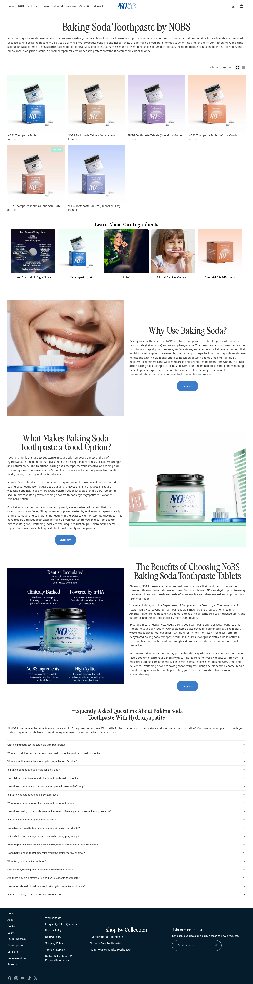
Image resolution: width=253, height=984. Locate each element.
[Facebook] (9, 978)
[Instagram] (16, 978)
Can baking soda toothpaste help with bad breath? (36, 744)
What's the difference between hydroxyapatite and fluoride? (42, 761)
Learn (10, 932)
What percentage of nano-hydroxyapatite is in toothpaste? (41, 802)
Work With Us (53, 917)
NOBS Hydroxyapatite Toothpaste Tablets (163, 609)
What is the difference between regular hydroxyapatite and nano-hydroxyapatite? (54, 753)
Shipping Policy (54, 943)
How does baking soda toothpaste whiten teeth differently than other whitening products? (59, 811)
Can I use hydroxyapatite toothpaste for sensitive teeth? (40, 869)
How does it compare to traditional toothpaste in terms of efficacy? (46, 786)
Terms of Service (55, 949)
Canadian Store (16, 957)
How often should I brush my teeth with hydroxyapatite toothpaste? (46, 886)
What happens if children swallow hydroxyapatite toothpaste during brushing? (52, 844)
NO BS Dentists (16, 938)
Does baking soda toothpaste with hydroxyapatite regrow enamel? (46, 852)
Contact (11, 926)
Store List (13, 964)
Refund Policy (53, 936)
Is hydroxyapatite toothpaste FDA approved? (33, 794)
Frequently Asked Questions (61, 924)
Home (10, 913)
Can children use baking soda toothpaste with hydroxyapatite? (43, 777)
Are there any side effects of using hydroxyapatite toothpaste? (43, 877)
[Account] (233, 6)
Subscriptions (15, 945)
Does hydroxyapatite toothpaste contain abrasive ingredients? (43, 827)
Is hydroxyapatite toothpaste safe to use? (31, 819)
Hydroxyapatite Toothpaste (106, 936)
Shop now (187, 386)
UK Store (12, 951)
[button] (227, 67)
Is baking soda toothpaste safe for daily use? (33, 769)
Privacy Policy (53, 930)
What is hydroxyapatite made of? (26, 861)
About (10, 919)
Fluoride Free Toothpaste (105, 943)
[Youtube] (22, 978)
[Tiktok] (29, 978)
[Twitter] (36, 978)
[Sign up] (216, 945)
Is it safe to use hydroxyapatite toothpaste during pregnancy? (43, 836)
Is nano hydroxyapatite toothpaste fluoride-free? (35, 894)
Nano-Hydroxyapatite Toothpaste (110, 949)
